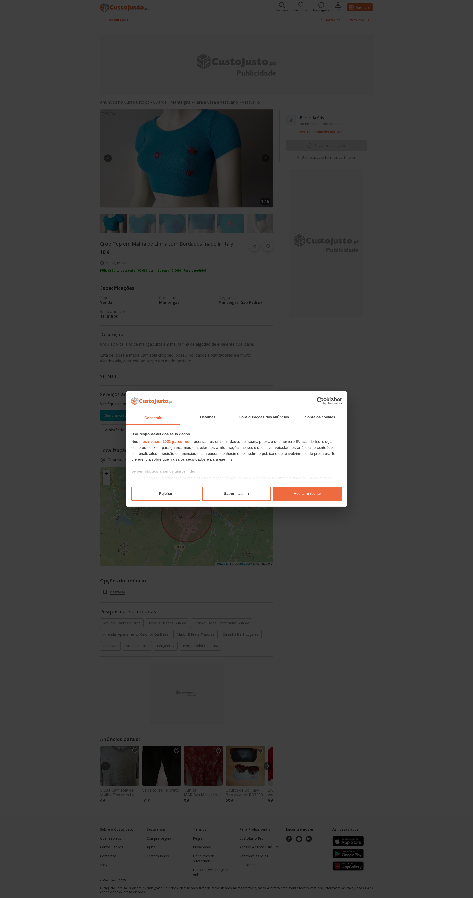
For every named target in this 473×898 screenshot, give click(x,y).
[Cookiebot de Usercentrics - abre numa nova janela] (320, 401)
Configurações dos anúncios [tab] (264, 417)
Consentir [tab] (153, 418)
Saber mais (233, 494)
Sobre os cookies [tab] (320, 417)
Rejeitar (165, 494)
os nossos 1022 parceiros (166, 442)
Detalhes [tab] (207, 417)
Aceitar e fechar (307, 494)
